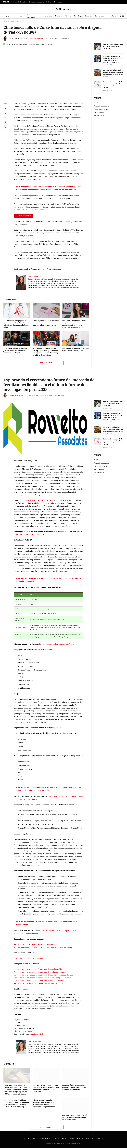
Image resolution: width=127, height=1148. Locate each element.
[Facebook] (5, 108)
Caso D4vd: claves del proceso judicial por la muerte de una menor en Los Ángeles (15, 351)
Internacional (47, 16)
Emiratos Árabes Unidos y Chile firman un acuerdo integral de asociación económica (75, 1087)
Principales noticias (36, 38)
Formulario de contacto (101, 106)
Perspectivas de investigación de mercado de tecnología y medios (40, 983)
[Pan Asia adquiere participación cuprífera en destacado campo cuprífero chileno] (75, 1105)
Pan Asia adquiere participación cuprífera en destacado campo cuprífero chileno (75, 1117)
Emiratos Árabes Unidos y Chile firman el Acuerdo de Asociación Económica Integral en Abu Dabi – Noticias (46, 1088)
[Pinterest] (5, 122)
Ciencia (68, 16)
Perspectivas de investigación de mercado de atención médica (38, 969)
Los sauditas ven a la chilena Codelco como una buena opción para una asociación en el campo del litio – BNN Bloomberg (16, 1103)
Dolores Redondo (15, 395)
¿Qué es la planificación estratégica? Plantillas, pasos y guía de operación (43, 947)
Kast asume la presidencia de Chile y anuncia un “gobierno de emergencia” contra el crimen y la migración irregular (45, 352)
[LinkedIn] (5, 118)
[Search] (120, 16)
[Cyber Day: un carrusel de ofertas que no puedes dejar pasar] (75, 338)
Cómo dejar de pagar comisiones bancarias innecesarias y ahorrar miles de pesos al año (46, 323)
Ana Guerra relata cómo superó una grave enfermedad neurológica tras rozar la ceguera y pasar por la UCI (74, 324)
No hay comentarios (53, 38)
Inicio (21, 16)
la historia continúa (23, 215)
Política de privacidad (101, 109)
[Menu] (123, 16)
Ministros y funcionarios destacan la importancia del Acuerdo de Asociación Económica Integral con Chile (44, 1103)
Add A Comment (46, 363)
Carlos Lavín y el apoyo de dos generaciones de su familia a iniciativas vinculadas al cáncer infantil (16, 324)
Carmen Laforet (14, 38)
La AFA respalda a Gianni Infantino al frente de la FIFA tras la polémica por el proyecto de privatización (112, 59)
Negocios (58, 16)
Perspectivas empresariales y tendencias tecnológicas (35, 944)
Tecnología (78, 16)
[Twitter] (5, 113)
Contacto (112, 16)
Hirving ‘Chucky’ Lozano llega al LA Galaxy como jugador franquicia (113, 46)
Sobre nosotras (99, 115)
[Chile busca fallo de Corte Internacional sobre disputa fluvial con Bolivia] (46, 71)
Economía (35, 395)
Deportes (88, 16)
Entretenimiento (100, 16)
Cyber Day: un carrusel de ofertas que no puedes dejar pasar (75, 350)
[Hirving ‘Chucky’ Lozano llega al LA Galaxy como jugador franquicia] (97, 46)
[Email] (5, 127)
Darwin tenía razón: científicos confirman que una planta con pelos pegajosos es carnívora (38, 2)
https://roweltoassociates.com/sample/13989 (31, 534)
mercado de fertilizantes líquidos (38, 500)
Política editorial (99, 112)
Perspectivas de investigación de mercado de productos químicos (40, 972)
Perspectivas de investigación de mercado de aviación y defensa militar (42, 980)
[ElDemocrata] (63, 8)
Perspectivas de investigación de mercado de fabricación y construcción (42, 978)
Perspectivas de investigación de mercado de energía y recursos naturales (43, 975)
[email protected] (36, 1034)
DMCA (96, 103)
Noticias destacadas (30, 16)
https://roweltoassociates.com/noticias (29, 958)
